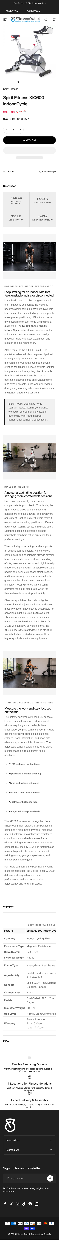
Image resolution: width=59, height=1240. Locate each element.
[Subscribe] (50, 1178)
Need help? (50, 171)
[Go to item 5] (33, 82)
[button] (29, 150)
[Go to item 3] (26, 82)
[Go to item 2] (22, 82)
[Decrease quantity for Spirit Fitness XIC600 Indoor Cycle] (6, 130)
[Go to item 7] (41, 82)
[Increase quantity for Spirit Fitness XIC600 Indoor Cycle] (20, 130)
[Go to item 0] (18, 82)
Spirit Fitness (10, 88)
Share (11, 171)
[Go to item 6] (37, 82)
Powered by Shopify (41, 1234)
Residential (12, 11)
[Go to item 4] (29, 82)
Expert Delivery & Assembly (29, 1100)
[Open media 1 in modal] (50, 31)
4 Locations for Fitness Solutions (29, 1083)
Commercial (34, 11)
